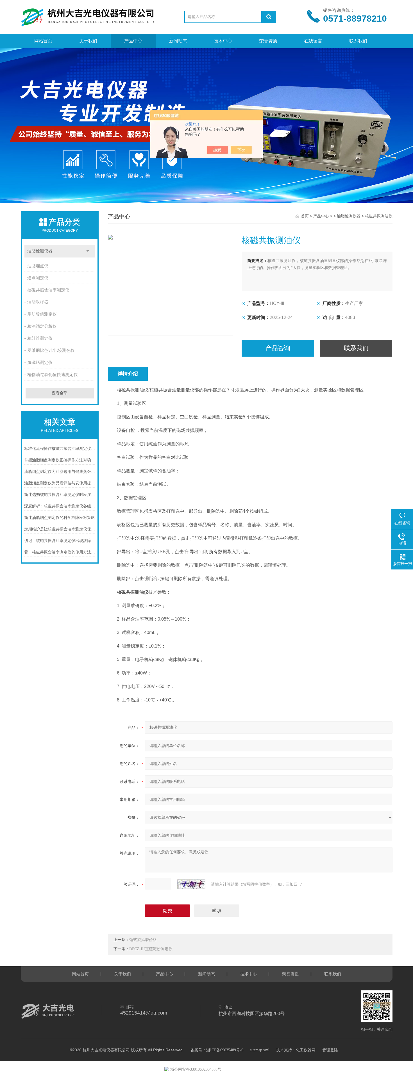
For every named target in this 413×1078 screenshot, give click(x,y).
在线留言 (313, 40)
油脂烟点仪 (37, 266)
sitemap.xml (259, 1050)
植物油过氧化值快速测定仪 (52, 374)
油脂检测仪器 (40, 251)
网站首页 (43, 40)
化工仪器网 (306, 1050)
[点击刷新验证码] (191, 884)
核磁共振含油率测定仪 (48, 290)
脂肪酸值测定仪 (42, 314)
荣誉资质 (268, 40)
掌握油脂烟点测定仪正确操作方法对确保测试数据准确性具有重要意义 (60, 460)
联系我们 (358, 40)
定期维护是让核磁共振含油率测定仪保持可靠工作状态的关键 (60, 529)
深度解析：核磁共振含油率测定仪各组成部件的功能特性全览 (60, 506)
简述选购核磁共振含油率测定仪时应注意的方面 (60, 495)
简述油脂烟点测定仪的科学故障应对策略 (59, 518)
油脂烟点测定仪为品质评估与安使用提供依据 (60, 483)
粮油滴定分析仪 (42, 326)
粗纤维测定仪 (40, 338)
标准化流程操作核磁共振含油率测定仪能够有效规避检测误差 (60, 448)
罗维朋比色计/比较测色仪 (51, 350)
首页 (305, 216)
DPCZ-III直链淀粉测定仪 (151, 949)
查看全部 (59, 393)
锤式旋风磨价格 (143, 940)
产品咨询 (278, 348)
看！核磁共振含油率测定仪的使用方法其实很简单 (60, 552)
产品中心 (133, 40)
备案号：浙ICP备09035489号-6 (216, 1050)
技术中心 (223, 40)
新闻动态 (178, 40)
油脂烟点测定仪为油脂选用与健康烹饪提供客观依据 (60, 472)
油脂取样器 (37, 302)
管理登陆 (330, 1050)
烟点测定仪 (37, 278)
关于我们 (88, 40)
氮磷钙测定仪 (40, 362)
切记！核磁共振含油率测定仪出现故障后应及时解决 (60, 541)
